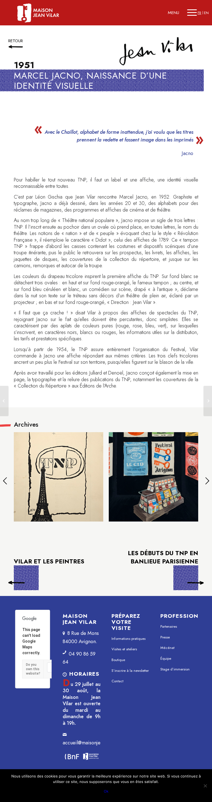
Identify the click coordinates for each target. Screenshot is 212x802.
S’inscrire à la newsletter (130, 670)
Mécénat (167, 647)
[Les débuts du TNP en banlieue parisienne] (207, 401)
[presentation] (5, 482)
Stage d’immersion (175, 669)
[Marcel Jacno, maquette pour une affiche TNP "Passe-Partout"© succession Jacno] (58, 477)
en (206, 12)
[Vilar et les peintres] (4, 401)
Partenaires (168, 626)
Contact (117, 681)
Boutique (118, 659)
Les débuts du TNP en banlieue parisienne (163, 557)
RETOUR (15, 41)
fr (199, 12)
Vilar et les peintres (26, 579)
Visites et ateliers (124, 649)
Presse (165, 637)
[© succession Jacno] (153, 477)
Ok (106, 791)
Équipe (165, 658)
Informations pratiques (128, 638)
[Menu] (192, 12)
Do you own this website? (33, 669)
